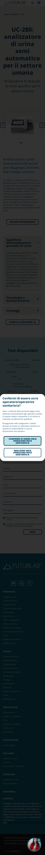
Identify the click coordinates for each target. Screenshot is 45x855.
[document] (22, 427)
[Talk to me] (34, 845)
